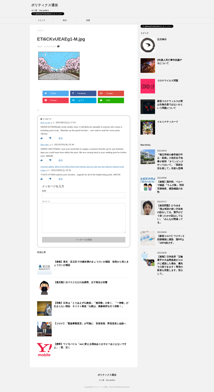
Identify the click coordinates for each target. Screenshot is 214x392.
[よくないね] (50, 138)
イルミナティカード (167, 121)
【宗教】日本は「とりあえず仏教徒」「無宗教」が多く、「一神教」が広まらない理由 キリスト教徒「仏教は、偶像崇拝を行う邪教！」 (91, 304)
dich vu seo (45, 122)
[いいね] (41, 138)
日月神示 (162, 39)
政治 (65, 20)
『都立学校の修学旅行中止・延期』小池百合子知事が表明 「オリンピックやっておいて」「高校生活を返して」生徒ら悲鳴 (170, 161)
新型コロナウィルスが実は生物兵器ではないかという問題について (170, 104)
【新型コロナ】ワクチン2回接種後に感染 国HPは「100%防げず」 (170, 239)
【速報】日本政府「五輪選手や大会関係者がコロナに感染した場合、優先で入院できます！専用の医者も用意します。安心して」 (170, 265)
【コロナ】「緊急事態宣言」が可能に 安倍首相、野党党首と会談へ (90, 323)
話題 (88, 20)
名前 (44, 191)
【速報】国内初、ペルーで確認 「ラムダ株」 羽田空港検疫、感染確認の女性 (170, 186)
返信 (61, 138)
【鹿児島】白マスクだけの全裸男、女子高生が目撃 (80, 282)
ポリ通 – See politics (107, 380)
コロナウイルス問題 (167, 80)
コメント (46, 201)
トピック (41, 20)
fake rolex (44, 145)
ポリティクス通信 (44, 5)
